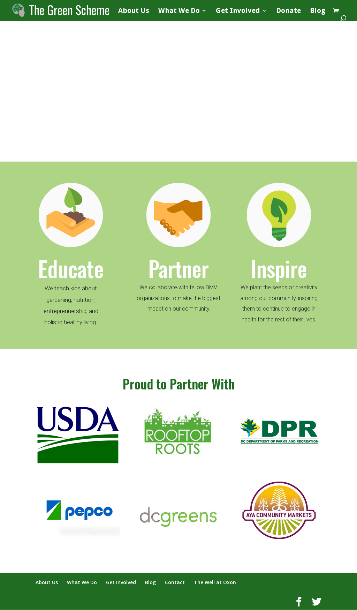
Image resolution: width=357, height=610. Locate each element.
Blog (318, 11)
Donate (288, 11)
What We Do (179, 11)
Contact (175, 582)
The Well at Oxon (215, 582)
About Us (133, 11)
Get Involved (238, 11)
